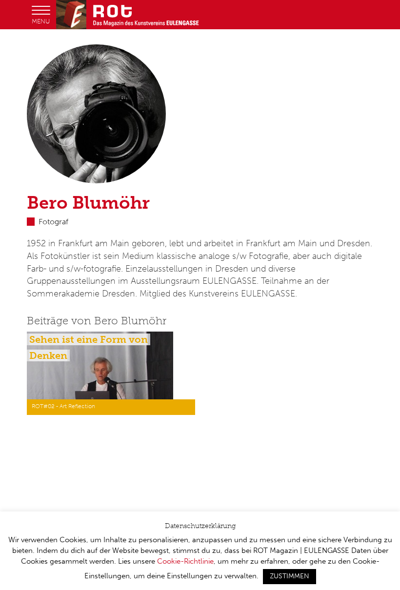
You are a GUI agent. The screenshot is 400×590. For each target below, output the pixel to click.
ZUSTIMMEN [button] (289, 576)
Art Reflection (77, 406)
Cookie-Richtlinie (185, 561)
